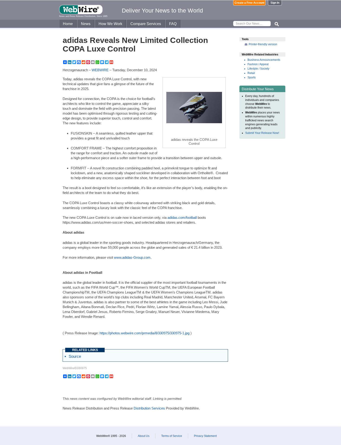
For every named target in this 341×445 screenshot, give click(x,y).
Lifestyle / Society (258, 68)
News (85, 24)
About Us (143, 436)
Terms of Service (171, 436)
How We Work (110, 24)
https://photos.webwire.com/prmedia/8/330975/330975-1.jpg (145, 333)
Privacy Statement (205, 436)
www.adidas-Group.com (132, 257)
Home (68, 24)
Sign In (274, 2)
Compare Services (145, 24)
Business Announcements (264, 59)
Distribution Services (149, 408)
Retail (251, 73)
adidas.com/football (182, 217)
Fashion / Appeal (258, 64)
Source (75, 356)
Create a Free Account (249, 2)
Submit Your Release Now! (262, 133)
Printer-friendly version (263, 44)
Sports (252, 77)
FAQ (173, 24)
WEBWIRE (100, 70)
